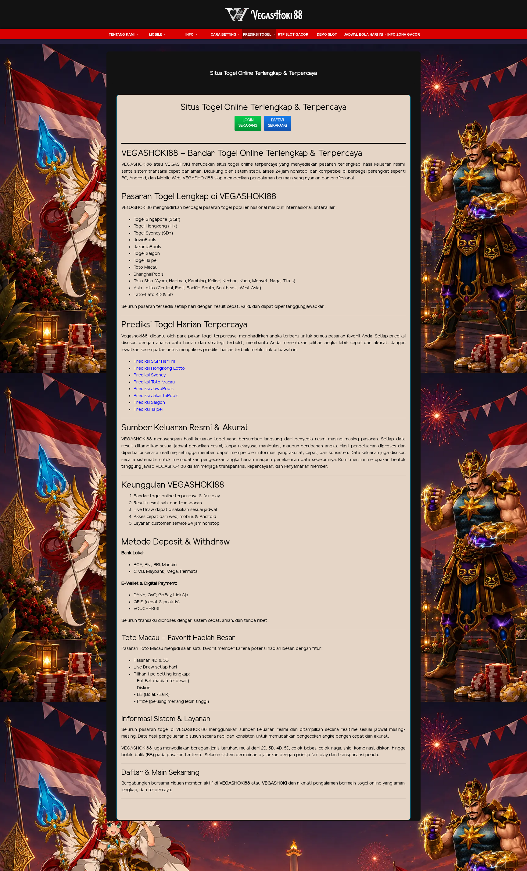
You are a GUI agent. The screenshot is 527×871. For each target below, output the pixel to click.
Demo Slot (327, 34)
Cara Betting (224, 34)
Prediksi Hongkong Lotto (159, 368)
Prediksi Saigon (149, 402)
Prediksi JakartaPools (156, 396)
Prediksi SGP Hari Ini (154, 361)
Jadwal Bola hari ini (364, 34)
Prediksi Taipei (148, 409)
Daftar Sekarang (277, 123)
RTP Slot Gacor (293, 34)
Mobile (156, 34)
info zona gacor (403, 34)
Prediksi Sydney (150, 375)
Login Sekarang (247, 123)
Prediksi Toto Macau (154, 382)
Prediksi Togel (257, 34)
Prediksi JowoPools (154, 389)
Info (190, 34)
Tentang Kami (122, 34)
